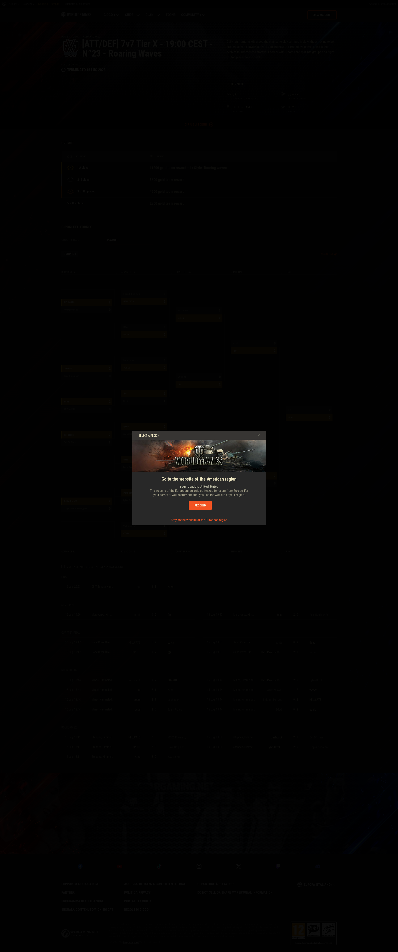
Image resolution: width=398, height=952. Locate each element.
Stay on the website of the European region (199, 520)
